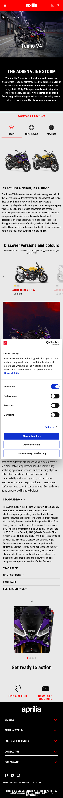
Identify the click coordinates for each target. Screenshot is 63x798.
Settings (49, 427)
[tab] (12, 130)
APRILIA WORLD (14, 730)
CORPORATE (12, 762)
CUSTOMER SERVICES (17, 741)
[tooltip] (15, 285)
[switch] (55, 396)
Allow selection (31, 444)
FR (40, 782)
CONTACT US (12, 751)
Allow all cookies (31, 436)
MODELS (9, 719)
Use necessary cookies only (31, 453)
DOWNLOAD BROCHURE (32, 116)
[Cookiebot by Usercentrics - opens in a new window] (46, 343)
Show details (11, 373)
